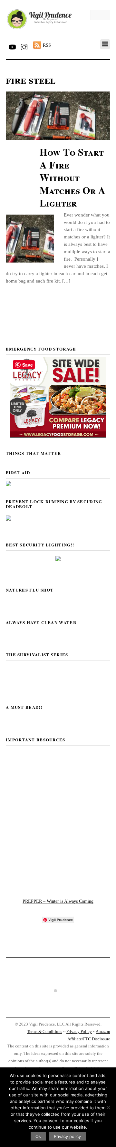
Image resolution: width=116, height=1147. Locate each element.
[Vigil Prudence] (39, 29)
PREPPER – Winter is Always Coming (58, 901)
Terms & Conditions (44, 1031)
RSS (47, 45)
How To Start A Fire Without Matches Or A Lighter (72, 177)
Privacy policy (67, 1136)
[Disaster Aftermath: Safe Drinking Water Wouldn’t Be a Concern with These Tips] (58, 1010)
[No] (108, 1107)
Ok (38, 1136)
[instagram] (24, 45)
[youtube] (11, 45)
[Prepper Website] (58, 882)
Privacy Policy (79, 1031)
